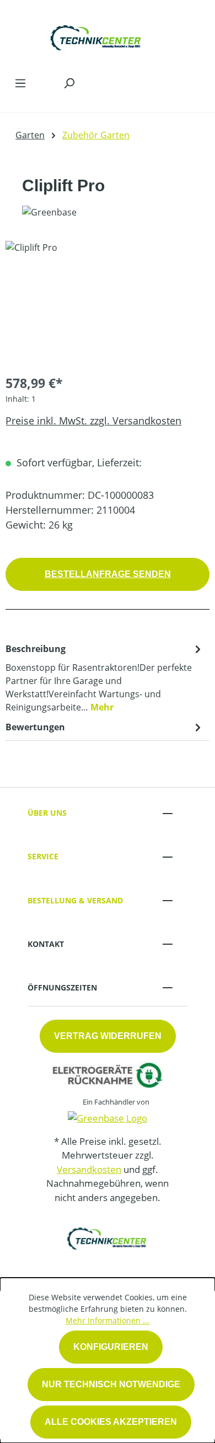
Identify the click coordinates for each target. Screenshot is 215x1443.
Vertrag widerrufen (108, 1036)
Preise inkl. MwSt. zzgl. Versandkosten (93, 420)
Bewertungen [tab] (35, 727)
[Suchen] (69, 82)
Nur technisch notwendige (111, 1384)
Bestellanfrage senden (108, 574)
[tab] (105, 677)
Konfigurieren (110, 1347)
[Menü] (20, 82)
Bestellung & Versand (75, 900)
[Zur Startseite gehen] (96, 35)
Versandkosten (89, 1169)
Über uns (47, 812)
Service (43, 856)
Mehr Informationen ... (107, 1320)
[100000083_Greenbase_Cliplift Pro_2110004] (107, 303)
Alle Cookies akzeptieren (111, 1421)
